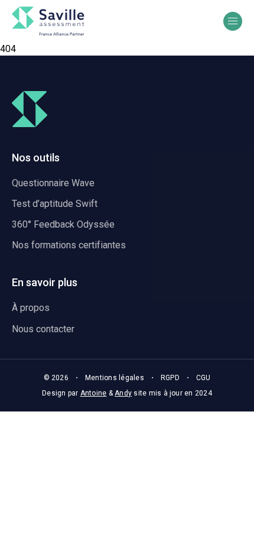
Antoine (93, 393)
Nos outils (36, 157)
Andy (123, 393)
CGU (203, 378)
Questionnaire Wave (53, 183)
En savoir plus (44, 282)
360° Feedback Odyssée (63, 224)
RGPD (170, 378)
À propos (31, 307)
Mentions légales (114, 378)
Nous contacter (43, 329)
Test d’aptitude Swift (54, 203)
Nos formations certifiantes (69, 245)
